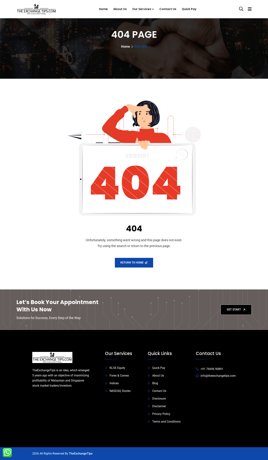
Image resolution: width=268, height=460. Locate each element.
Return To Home (131, 262)
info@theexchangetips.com (218, 375)
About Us (120, 9)
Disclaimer (159, 406)
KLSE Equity (117, 368)
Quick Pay (189, 9)
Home (103, 9)
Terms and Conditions (166, 421)
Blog (155, 383)
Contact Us (167, 9)
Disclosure (159, 398)
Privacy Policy (161, 414)
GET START (234, 309)
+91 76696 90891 (212, 369)
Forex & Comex (119, 375)
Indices (114, 383)
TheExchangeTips (80, 453)
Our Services (141, 9)
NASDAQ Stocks (120, 391)
